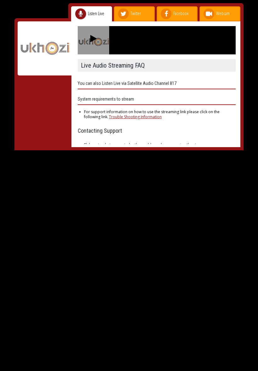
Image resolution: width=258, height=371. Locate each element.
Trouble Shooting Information (135, 116)
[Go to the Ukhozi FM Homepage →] (44, 72)
